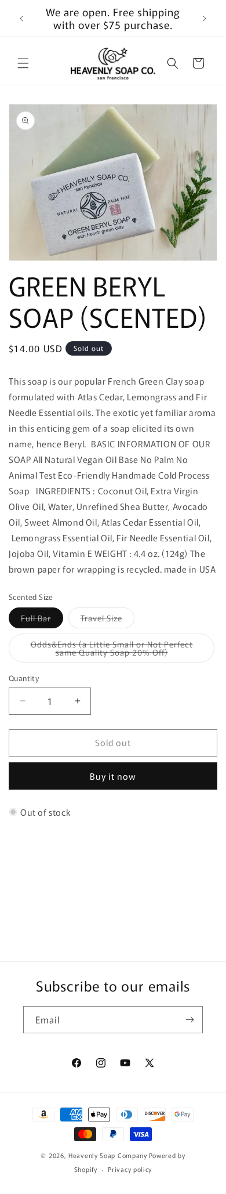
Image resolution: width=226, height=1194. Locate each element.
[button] (23, 63)
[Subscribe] (189, 1019)
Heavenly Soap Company (107, 1155)
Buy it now (113, 776)
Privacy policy (130, 1169)
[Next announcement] (204, 18)
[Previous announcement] (21, 18)
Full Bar (42, 620)
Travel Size (107, 620)
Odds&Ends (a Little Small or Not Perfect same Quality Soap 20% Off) (122, 650)
